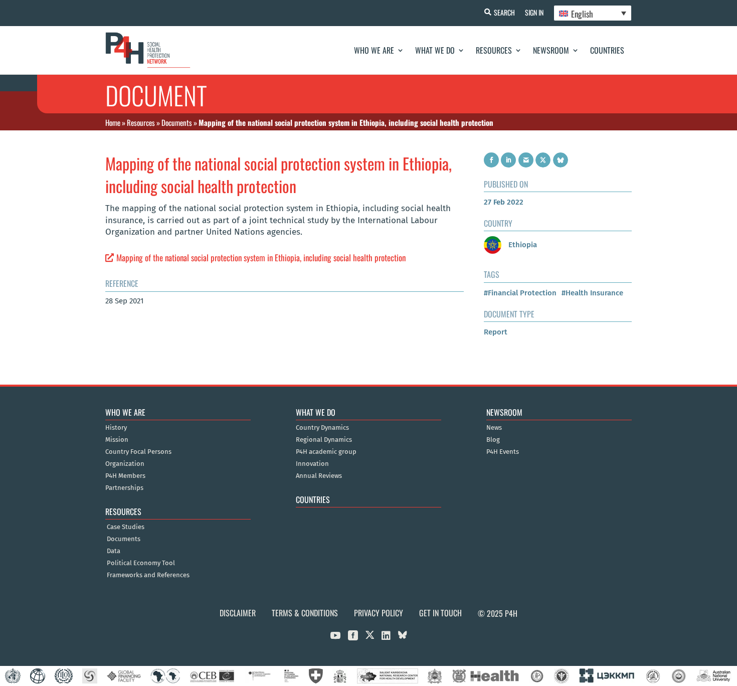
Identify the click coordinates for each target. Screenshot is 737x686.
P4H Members (125, 475)
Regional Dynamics (324, 439)
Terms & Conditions (305, 613)
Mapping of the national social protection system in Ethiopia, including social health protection (261, 257)
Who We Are (374, 50)
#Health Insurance (592, 292)
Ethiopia (521, 244)
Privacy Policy (378, 613)
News (494, 427)
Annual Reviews (319, 475)
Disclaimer (238, 613)
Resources (494, 50)
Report (495, 331)
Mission (116, 439)
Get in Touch (440, 613)
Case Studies (125, 527)
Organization (124, 463)
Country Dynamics (322, 427)
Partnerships (124, 487)
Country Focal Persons (138, 451)
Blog (493, 439)
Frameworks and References (148, 575)
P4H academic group (326, 451)
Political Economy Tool (141, 563)
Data (113, 551)
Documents (176, 122)
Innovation (312, 463)
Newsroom (551, 50)
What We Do (435, 50)
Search (504, 12)
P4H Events (502, 451)
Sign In (534, 12)
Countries (607, 50)
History (116, 427)
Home (112, 122)
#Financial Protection (520, 292)
